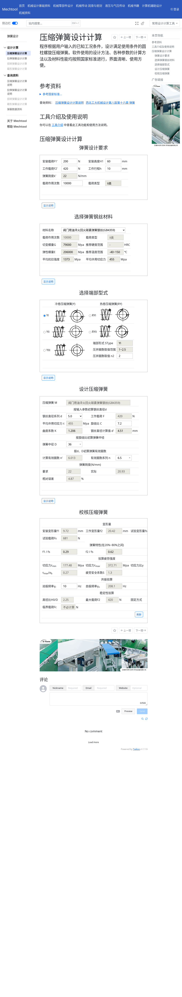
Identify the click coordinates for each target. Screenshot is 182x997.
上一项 (127, 37)
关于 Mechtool (17, 121)
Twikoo (136, 749)
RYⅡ (94, 332)
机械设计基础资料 (39, 6)
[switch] (15, 23)
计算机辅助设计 (152, 6)
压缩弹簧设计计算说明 (17, 82)
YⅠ (47, 315)
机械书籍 (133, 6)
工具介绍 (57, 125)
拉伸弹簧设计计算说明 (17, 91)
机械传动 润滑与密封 (89, 6)
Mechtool (10, 9)
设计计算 (12, 48)
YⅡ (47, 332)
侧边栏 (6, 23)
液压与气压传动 (115, 6)
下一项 (139, 37)
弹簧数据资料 (14, 109)
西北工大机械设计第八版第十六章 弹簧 (110, 103)
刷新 (138, 614)
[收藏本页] (115, 37)
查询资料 (12, 75)
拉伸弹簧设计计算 (17, 58)
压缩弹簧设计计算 (17, 53)
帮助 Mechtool (17, 127)
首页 (22, 6)
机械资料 (24, 13)
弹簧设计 (12, 36)
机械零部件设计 (63, 6)
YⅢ (48, 350)
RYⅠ (94, 315)
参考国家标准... (52, 94)
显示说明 (48, 205)
